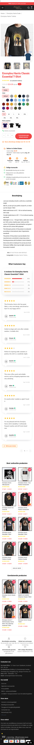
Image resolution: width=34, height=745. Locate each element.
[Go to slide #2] (17, 66)
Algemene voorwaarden (8, 686)
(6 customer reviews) (16, 80)
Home (3, 13)
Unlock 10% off (3, 737)
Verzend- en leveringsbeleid (8, 702)
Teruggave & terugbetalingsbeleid (10, 707)
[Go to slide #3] (26, 66)
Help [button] (31, 742)
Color (3, 93)
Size (3, 111)
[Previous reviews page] (21, 450)
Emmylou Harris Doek (13, 13)
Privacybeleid (5, 688)
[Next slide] (30, 40)
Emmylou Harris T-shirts (8, 16)
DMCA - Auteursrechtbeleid (8, 691)
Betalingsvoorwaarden (7, 704)
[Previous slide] (3, 40)
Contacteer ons (5, 710)
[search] (28, 8)
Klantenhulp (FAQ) (6, 712)
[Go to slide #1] (7, 66)
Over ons (3, 683)
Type (3, 87)
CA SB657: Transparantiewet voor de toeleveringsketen (16, 694)
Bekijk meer (17, 568)
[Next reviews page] (30, 450)
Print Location (6, 120)
